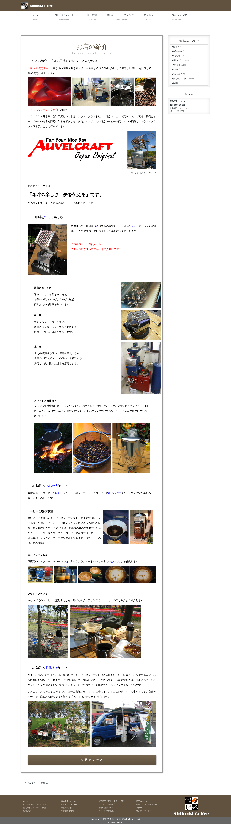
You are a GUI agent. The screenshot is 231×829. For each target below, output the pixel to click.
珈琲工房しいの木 (64, 17)
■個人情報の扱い (179, 74)
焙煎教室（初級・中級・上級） (112, 801)
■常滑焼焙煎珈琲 (179, 65)
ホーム (35, 17)
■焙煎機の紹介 (178, 51)
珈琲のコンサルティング (120, 17)
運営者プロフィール (69, 804)
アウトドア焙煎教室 (107, 804)
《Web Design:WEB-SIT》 (115, 822)
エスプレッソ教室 (106, 811)
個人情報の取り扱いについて (35, 804)
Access (189, 94)
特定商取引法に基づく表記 (34, 808)
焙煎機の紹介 (66, 808)
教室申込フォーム (143, 801)
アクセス (148, 17)
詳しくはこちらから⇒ (143, 173)
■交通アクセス (178, 56)
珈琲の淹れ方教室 (106, 808)
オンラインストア (177, 17)
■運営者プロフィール (181, 60)
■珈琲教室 (176, 69)
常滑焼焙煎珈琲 (67, 811)
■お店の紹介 (177, 47)
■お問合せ (176, 83)
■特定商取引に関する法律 (183, 79)
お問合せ (27, 811)
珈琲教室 (92, 17)
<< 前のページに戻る (36, 783)
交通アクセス (92, 759)
